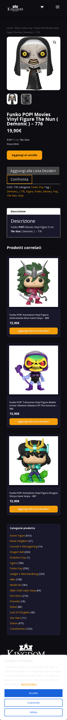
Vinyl (20, 195)
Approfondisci (29, 684)
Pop (55, 191)
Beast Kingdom (19, 541)
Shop (17, 28)
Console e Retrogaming (23, 546)
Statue (13, 623)
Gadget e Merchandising (24, 574)
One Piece (16, 595)
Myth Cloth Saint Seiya (23, 590)
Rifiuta (33, 712)
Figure (29, 191)
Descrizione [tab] (18, 211)
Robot (13, 606)
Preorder (15, 601)
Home (10, 28)
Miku (12, 579)
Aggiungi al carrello (24, 155)
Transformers (18, 628)
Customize (33, 702)
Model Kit (15, 585)
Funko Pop (27, 28)
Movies (47, 191)
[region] (33, 687)
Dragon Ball (17, 552)
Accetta (33, 693)
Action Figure (17, 535)
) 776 (22, 191)
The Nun (12, 195)
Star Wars (15, 618)
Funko (38, 191)
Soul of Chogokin (20, 612)
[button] (54, 42)
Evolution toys (18, 557)
